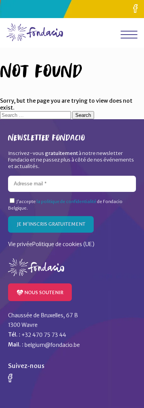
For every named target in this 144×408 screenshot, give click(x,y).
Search (83, 115)
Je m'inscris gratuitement (51, 224)
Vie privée (20, 244)
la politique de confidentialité (66, 201)
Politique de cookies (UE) (63, 244)
